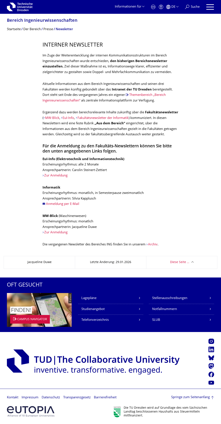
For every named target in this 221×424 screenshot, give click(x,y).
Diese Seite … (179, 262)
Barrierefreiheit (105, 397)
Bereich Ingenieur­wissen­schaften (42, 21)
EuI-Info (68, 118)
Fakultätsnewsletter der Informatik (103, 118)
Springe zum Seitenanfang (190, 397)
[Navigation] (210, 7)
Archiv (153, 244)
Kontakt (12, 397)
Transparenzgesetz (77, 397)
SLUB (156, 320)
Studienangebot (93, 309)
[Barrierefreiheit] (161, 7)
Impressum (30, 397)
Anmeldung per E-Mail (62, 204)
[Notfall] (153, 7)
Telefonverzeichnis (95, 320)
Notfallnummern (164, 309)
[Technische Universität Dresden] (20, 7)
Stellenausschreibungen (169, 298)
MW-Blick (52, 118)
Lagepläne (88, 298)
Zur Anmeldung (56, 175)
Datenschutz (51, 397)
